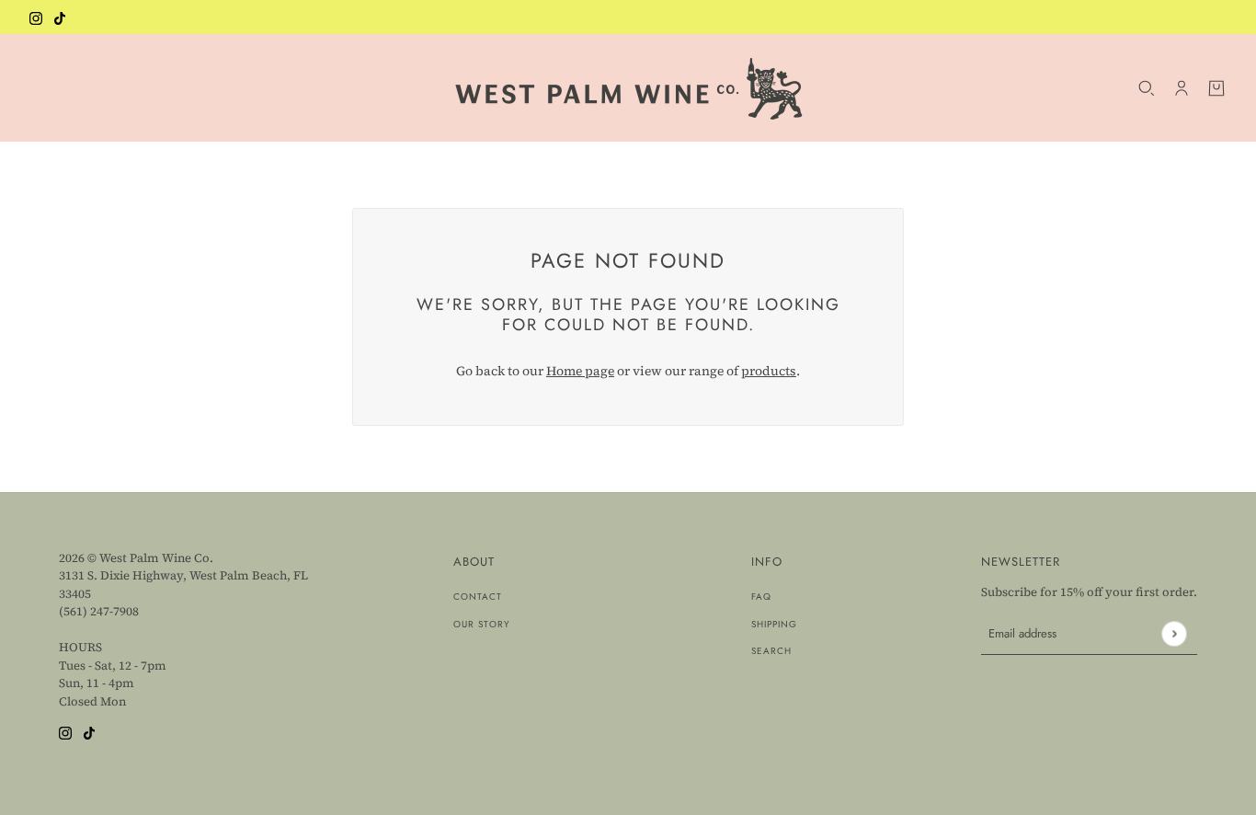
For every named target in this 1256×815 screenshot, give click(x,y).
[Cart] (1216, 88)
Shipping (774, 624)
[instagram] (36, 17)
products (768, 371)
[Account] (1181, 88)
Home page (580, 371)
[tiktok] (60, 17)
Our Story (481, 624)
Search (771, 651)
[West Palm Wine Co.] (628, 88)
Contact (477, 596)
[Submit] (1173, 633)
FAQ (761, 596)
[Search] (1146, 88)
